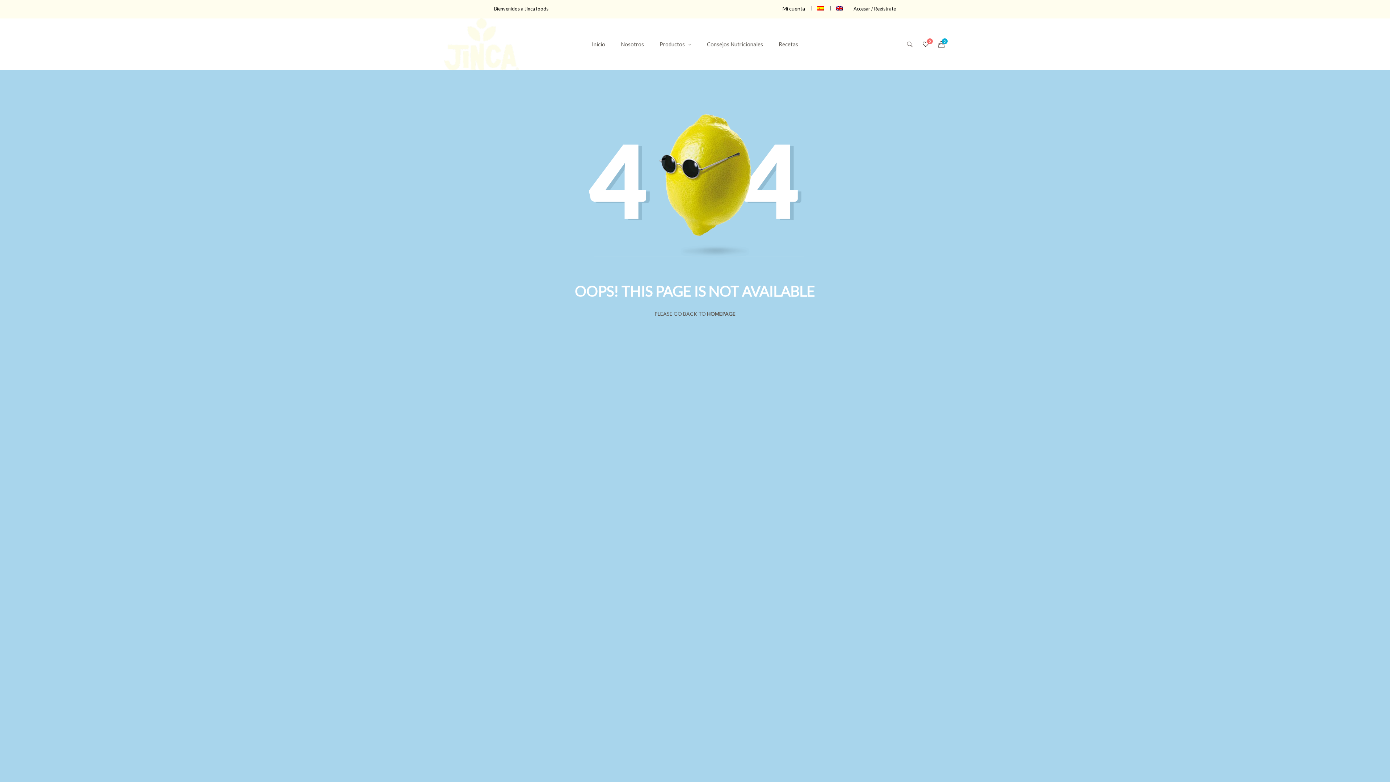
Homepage (721, 314)
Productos (672, 44)
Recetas (788, 44)
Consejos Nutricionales (735, 44)
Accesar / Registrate (875, 9)
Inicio (598, 44)
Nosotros (632, 44)
